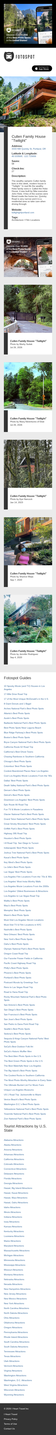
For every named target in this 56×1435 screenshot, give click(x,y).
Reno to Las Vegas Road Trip (18, 987)
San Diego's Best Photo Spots (18, 1009)
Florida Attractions (13, 1178)
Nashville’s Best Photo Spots (18, 929)
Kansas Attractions (13, 1226)
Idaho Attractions (12, 1207)
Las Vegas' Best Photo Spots (18, 872)
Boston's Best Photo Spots (17, 737)
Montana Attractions (13, 1274)
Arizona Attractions (13, 1149)
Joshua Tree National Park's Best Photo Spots (26, 852)
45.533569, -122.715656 (24, 156)
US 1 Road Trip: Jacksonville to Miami (22, 1094)
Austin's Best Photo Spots (16, 718)
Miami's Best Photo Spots (16, 915)
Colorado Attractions (14, 1164)
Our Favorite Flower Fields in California (23, 958)
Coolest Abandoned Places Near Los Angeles (26, 771)
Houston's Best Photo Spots (17, 838)
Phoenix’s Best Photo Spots (17, 973)
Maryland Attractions (14, 1246)
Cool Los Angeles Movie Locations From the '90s (28, 776)
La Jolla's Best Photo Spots (17, 867)
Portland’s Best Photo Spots (17, 977)
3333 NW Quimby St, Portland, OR (29, 149)
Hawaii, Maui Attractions (15, 1197)
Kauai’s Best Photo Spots (16, 857)
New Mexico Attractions (15, 1298)
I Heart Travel (10, 1414)
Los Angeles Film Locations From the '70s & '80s (28, 876)
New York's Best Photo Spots (18, 939)
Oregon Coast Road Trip (16, 953)
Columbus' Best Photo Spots (18, 766)
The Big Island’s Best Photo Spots (20, 1070)
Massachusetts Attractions (17, 1250)
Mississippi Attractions (14, 1265)
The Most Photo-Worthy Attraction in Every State (27, 1080)
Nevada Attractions (13, 1284)
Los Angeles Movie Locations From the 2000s (26, 886)
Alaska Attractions (12, 1145)
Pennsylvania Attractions (16, 1332)
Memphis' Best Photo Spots (17, 910)
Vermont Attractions (13, 1366)
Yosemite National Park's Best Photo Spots (25, 1114)
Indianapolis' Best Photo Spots (19, 848)
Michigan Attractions (14, 1255)
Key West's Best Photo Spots (18, 862)
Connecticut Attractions (15, 1169)
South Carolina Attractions (16, 1342)
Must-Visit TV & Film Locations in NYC (22, 924)
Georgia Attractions (13, 1183)
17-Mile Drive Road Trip (15, 694)
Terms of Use (10, 1424)
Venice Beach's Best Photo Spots (20, 1099)
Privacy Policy (10, 1419)
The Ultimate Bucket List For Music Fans (24, 1085)
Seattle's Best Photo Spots (17, 1029)
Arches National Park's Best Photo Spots (24, 708)
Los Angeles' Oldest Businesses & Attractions (26, 891)
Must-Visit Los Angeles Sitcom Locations (24, 920)
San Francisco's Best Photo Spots (20, 1014)
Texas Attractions (12, 1356)
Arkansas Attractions (14, 1154)
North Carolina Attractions (16, 1308)
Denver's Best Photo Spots (17, 790)
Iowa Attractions (11, 1221)
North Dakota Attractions (16, 1313)
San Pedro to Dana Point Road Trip (21, 1024)
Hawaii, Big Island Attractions (18, 1188)
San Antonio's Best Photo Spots (19, 1005)
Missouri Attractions (13, 1270)
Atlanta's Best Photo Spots (17, 713)
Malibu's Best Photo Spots (17, 900)
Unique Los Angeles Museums (19, 1090)
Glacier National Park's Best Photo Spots (24, 814)
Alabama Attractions (13, 1140)
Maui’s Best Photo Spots (16, 905)
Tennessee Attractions (15, 1351)
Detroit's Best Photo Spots (17, 795)
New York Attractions (14, 1303)
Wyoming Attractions (14, 1394)
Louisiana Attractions (14, 1236)
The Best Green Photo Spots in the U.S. (23, 1061)
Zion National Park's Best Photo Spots (22, 1118)
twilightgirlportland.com (23, 212)
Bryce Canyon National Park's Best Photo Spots (27, 742)
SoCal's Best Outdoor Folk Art (18, 1046)
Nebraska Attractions (14, 1279)
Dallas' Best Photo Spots (16, 780)
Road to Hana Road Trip (16, 992)
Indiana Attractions (13, 1217)
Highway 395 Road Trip (15, 833)
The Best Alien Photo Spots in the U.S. (23, 1056)
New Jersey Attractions (15, 1294)
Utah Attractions (11, 1361)
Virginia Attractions (13, 1370)
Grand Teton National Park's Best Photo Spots (26, 819)
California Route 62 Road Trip (18, 747)
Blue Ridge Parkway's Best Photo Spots (23, 732)
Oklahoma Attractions (14, 1322)
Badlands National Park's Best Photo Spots (25, 723)
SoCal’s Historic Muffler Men (18, 1051)
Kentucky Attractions (14, 1231)
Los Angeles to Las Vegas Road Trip (22, 896)
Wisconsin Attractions (14, 1390)
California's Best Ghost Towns (18, 752)
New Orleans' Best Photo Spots (19, 934)
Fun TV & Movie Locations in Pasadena (23, 809)
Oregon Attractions (13, 1327)
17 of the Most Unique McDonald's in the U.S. (26, 699)
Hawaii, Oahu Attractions (16, 1202)
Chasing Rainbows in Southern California (24, 756)
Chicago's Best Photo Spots (17, 761)
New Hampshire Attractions (17, 1289)
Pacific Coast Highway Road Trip (20, 963)
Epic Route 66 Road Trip (16, 804)
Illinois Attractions (12, 1212)
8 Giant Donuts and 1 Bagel (17, 703)
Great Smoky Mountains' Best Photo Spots (25, 824)
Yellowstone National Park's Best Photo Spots (26, 1109)
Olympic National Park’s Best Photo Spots (24, 949)
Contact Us (9, 1428)
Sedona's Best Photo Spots (17, 1033)
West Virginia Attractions (16, 1385)
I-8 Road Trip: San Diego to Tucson (21, 843)
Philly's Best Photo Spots (16, 968)
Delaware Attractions (14, 1173)
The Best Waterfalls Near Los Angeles (22, 1066)
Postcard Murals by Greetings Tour (21, 982)
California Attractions (14, 1159)
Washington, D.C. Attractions (18, 1380)
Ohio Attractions (11, 1318)
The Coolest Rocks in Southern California (24, 1075)
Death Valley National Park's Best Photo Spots (26, 785)
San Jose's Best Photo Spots (18, 1019)
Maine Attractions (12, 1241)
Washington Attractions (15, 1375)
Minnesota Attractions (14, 1260)
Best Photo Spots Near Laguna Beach (22, 727)
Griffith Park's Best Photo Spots (19, 828)
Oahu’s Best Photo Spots (16, 944)
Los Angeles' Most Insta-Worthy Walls (22, 881)
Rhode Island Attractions (16, 1337)
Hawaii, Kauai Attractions (16, 1193)
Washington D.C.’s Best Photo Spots (22, 1104)
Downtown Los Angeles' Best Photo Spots (24, 800)
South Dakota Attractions (16, 1346)
